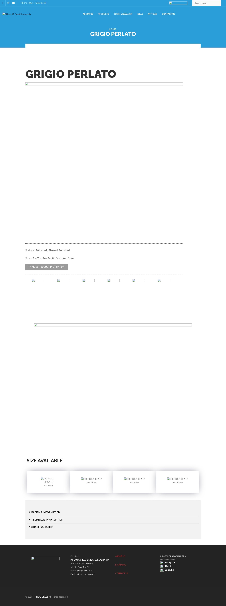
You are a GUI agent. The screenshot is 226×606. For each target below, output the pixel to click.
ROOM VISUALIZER (123, 14)
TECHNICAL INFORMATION (47, 519)
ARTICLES (152, 14)
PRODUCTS (103, 14)
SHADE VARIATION (42, 527)
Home (112, 29)
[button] (113, 512)
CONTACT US (168, 14)
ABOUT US (88, 14)
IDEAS (140, 14)
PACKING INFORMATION (45, 512)
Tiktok (167, 566)
